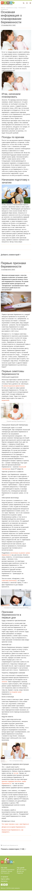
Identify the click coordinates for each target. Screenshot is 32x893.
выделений (5, 400)
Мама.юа (3, 7)
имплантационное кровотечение (13, 386)
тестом (15, 773)
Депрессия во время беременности (13, 827)
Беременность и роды (11, 7)
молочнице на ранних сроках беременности (16, 554)
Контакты (4, 881)
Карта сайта (5, 879)
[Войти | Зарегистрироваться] (27, 3)
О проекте (4, 876)
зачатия (4, 681)
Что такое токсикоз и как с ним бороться (15, 824)
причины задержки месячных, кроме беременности (14, 782)
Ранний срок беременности (10, 845)
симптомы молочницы (9, 580)
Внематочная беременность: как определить (12, 831)
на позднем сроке (15, 692)
